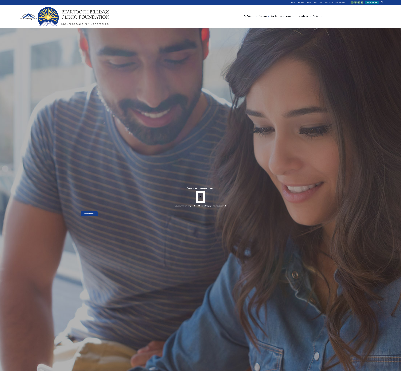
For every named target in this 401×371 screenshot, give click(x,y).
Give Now (301, 2)
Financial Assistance (341, 2)
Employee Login (25, 2)
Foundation (303, 16)
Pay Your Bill (329, 2)
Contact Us (317, 16)
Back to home (89, 214)
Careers (308, 2)
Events (338, 14)
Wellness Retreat (372, 2)
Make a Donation (334, 18)
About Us (290, 16)
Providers (263, 16)
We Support (328, 14)
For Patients (249, 16)
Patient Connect (318, 2)
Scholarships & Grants (352, 14)
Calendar (293, 2)
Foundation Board (371, 14)
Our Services (276, 16)
